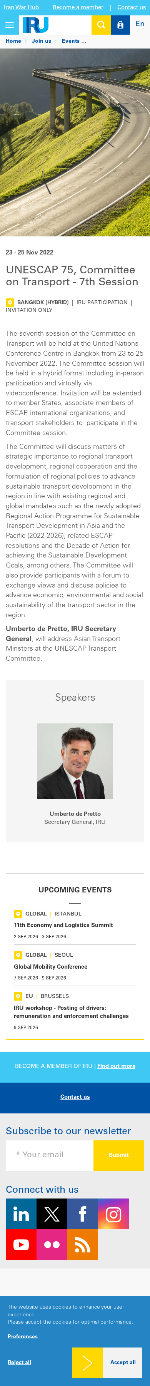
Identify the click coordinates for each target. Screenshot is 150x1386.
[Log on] (120, 25)
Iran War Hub (21, 8)
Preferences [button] (23, 1337)
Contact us (131, 8)
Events (71, 41)
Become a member (78, 8)
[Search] (101, 25)
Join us (41, 41)
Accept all (123, 1363)
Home (13, 41)
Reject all (19, 1363)
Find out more (116, 1067)
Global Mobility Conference (50, 967)
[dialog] (75, 1341)
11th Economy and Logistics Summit (63, 926)
